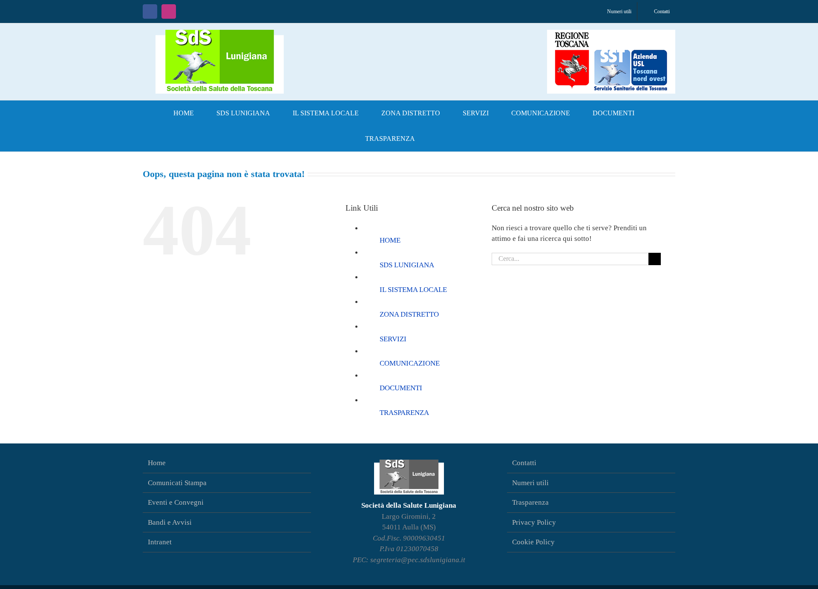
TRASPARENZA (404, 413)
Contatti (524, 463)
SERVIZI (393, 339)
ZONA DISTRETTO (409, 314)
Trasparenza (530, 502)
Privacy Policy (534, 522)
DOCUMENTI (401, 388)
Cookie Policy (533, 542)
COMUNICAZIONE (410, 363)
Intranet (160, 542)
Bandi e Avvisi (170, 522)
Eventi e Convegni (176, 502)
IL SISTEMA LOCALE (413, 290)
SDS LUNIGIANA (407, 265)
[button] (440, 139)
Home (157, 463)
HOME (390, 240)
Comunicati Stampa (177, 483)
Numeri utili (530, 483)
